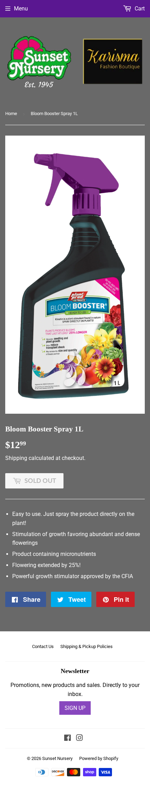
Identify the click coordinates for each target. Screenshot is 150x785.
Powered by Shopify (98, 758)
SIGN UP (75, 708)
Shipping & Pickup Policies (86, 646)
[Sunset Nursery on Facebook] (67, 738)
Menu (21, 8)
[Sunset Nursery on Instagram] (79, 738)
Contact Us (43, 646)
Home (11, 113)
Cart (139, 8)
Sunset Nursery (57, 758)
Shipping (16, 458)
